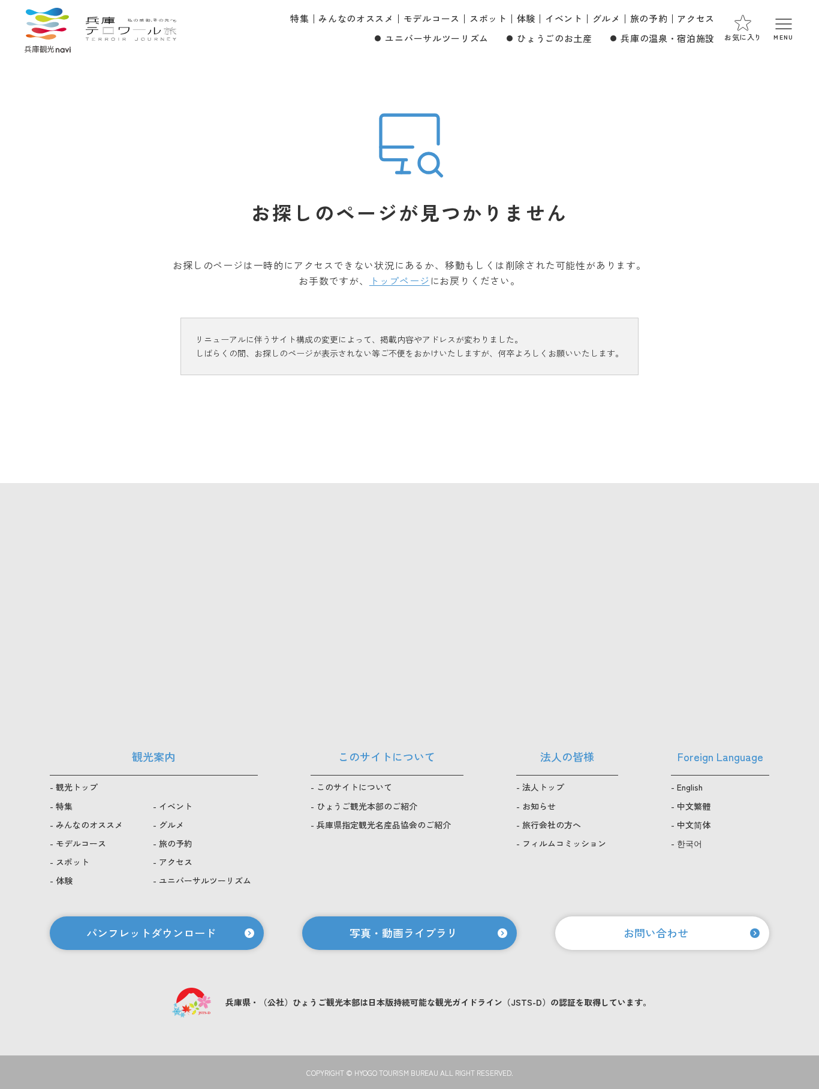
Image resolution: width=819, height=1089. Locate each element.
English (690, 787)
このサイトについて (354, 787)
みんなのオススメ (355, 18)
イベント (564, 18)
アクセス (696, 18)
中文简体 (693, 825)
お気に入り (743, 37)
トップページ (399, 280)
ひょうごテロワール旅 (131, 29)
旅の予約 (649, 18)
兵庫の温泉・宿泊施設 (668, 38)
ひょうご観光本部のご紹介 (367, 806)
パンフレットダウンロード (151, 932)
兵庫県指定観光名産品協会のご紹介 (384, 825)
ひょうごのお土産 (554, 38)
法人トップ (543, 787)
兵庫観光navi (47, 29)
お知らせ (539, 806)
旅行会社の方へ (551, 825)
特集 (299, 18)
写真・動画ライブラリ (403, 932)
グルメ (606, 18)
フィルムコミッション (564, 843)
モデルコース (432, 18)
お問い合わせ (656, 932)
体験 (526, 18)
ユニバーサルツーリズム (436, 38)
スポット (488, 18)
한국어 (689, 843)
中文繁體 (693, 806)
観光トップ (77, 787)
